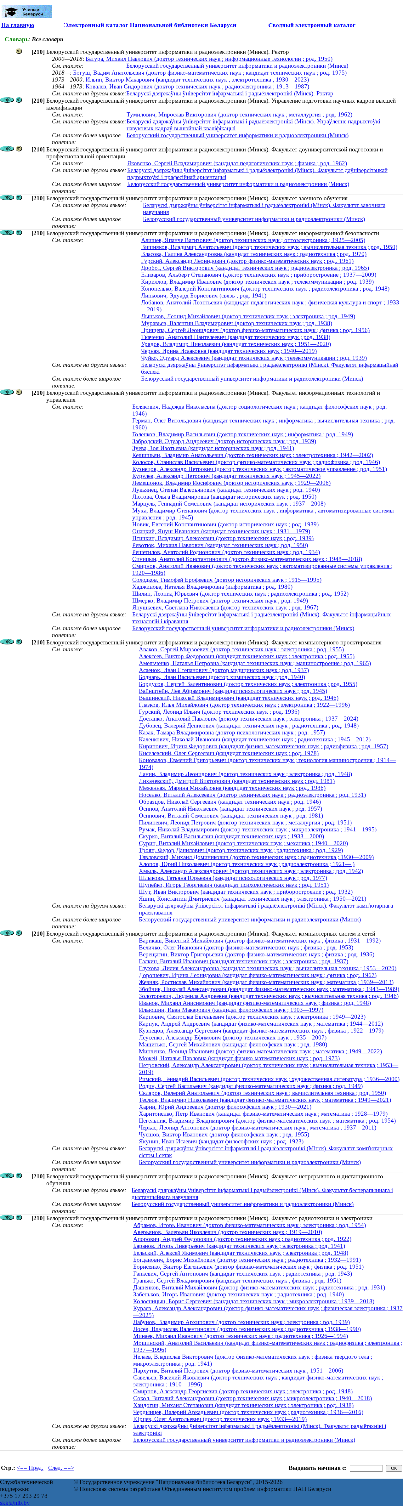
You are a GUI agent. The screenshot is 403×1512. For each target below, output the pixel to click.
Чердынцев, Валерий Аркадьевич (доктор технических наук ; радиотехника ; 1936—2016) (248, 1412)
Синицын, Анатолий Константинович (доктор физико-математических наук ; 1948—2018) (247, 559)
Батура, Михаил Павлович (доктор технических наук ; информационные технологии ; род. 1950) (209, 58)
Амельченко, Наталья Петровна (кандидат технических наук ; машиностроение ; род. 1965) (255, 663)
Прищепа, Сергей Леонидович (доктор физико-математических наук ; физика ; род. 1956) (255, 330)
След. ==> (61, 1467)
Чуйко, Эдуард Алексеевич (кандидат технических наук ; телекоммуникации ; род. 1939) (254, 357)
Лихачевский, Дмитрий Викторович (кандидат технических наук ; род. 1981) (237, 781)
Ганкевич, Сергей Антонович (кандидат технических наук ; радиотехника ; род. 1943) (242, 1273)
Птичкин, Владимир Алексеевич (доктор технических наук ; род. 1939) (223, 538)
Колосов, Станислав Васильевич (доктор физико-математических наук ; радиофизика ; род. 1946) (256, 462)
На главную (17, 25)
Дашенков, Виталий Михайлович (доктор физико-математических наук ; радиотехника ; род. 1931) (259, 1287)
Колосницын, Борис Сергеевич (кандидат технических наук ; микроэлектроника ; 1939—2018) (253, 1301)
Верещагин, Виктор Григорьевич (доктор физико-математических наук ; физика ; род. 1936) (256, 954)
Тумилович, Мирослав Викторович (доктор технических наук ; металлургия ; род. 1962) (239, 114)
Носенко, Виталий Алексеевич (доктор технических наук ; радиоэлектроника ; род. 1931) (252, 794)
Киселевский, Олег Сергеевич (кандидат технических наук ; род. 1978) (229, 753)
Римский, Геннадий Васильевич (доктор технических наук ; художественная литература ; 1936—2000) (269, 1079)
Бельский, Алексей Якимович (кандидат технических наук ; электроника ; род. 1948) (240, 1252)
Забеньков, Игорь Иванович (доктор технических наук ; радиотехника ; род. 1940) (238, 1294)
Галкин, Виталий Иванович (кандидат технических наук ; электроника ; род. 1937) (243, 961)
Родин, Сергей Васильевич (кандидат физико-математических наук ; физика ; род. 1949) (251, 1086)
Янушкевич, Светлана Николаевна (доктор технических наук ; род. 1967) (225, 607)
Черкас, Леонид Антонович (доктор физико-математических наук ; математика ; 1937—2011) (257, 1127)
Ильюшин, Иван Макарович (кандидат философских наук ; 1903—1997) (231, 1009)
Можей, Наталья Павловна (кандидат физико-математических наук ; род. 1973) (239, 1058)
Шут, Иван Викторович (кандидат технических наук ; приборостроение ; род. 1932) (246, 891)
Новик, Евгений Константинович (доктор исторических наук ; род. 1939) (225, 524)
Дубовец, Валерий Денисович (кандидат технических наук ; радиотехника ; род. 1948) (249, 725)
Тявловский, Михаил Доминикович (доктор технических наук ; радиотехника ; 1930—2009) (256, 857)
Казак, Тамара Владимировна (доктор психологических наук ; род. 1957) (232, 732)
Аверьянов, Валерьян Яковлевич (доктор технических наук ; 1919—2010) (227, 1232)
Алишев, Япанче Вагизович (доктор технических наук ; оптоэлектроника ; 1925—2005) (253, 240)
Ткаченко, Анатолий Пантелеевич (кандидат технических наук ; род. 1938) (235, 337)
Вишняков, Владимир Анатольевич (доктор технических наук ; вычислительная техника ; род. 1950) (269, 247)
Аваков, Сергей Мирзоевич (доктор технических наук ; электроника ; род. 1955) (241, 649)
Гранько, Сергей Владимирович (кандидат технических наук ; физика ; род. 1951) (237, 1280)
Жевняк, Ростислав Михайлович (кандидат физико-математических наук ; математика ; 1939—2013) (266, 982)
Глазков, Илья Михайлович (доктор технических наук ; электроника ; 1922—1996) (244, 704)
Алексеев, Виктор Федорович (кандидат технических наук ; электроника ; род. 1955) (247, 656)
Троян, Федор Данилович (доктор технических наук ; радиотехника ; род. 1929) (241, 850)
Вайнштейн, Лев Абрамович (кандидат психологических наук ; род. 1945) (233, 691)
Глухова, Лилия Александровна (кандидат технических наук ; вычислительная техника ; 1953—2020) (267, 968)
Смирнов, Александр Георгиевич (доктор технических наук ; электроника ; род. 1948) (243, 1391)
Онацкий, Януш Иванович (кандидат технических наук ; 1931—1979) (221, 531)
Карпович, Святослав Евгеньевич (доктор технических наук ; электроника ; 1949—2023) (252, 1016)
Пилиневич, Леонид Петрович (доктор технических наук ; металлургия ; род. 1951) (245, 822)
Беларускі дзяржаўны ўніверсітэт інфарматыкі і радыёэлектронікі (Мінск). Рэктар (229, 93)
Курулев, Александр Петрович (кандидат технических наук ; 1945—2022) (226, 476)
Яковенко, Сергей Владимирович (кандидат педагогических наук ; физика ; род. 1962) (237, 163)
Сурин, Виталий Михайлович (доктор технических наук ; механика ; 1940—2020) (243, 843)
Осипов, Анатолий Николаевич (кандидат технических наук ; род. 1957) (230, 808)
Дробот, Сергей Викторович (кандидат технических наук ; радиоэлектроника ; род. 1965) (255, 267)
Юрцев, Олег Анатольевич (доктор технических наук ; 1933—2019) (220, 1419)
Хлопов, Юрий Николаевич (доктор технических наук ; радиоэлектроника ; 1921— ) (247, 864)
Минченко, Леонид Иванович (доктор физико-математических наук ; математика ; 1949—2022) (260, 1051)
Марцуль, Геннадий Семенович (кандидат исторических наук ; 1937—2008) (229, 503)
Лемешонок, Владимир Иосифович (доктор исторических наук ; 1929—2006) (231, 482)
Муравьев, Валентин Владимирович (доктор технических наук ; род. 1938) (236, 323)
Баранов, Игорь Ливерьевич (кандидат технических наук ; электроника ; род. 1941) (239, 1246)
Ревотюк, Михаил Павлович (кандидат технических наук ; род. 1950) (220, 545)
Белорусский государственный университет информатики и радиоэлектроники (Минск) (237, 65)
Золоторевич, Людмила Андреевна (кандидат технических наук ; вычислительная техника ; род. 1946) (269, 996)
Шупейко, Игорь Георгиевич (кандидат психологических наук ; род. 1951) (234, 884)
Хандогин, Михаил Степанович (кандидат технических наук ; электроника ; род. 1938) (243, 1405)
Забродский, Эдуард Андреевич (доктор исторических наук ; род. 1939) (224, 441)
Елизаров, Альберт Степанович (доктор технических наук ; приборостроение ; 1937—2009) (258, 274)
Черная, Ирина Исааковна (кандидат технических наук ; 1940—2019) (229, 351)
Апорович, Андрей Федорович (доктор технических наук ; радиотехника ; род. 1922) (242, 1239)
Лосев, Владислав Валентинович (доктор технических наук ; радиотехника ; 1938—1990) (247, 1329)
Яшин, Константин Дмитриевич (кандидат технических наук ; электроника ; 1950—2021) (252, 898)
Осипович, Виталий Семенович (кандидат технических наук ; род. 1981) (231, 815)
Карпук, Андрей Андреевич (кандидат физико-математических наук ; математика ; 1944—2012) (261, 1023)
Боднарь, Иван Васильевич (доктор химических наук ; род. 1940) (222, 677)
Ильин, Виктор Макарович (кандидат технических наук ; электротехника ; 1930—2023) (197, 79)
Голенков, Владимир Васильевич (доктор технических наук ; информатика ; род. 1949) (242, 434)
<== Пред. (30, 1467)
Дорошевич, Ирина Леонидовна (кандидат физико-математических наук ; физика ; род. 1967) (258, 975)
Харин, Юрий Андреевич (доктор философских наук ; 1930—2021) (225, 1106)
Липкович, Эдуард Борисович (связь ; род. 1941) (203, 295)
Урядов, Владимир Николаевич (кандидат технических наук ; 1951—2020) (236, 344)
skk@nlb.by (15, 1502)
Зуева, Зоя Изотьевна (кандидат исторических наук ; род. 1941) (213, 448)
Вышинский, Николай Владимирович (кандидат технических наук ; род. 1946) (238, 697)
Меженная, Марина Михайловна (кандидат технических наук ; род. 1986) (232, 787)
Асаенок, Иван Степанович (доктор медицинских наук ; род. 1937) (224, 670)
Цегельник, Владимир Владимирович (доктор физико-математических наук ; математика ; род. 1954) (267, 1120)
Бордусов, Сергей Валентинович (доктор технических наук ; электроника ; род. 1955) (248, 684)
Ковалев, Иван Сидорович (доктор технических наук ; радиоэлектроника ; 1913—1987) (197, 86)
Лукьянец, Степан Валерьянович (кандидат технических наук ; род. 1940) (226, 489)
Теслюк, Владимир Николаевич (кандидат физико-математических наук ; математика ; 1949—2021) (265, 1099)
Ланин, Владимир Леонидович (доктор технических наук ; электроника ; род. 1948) (245, 774)
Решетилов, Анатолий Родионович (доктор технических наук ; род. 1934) (226, 552)
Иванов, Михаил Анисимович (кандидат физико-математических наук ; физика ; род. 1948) (255, 1003)
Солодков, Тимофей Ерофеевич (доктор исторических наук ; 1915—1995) (226, 579)
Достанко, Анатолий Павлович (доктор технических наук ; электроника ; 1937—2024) (248, 718)
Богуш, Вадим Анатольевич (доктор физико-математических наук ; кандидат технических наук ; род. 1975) (210, 72)
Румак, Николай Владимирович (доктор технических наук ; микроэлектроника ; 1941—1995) (258, 829)
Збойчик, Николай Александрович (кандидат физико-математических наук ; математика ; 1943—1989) (269, 989)
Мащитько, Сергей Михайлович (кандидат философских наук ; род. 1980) (233, 1044)
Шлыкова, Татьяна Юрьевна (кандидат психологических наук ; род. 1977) (233, 878)
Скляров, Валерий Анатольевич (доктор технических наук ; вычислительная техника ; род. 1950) (262, 1093)
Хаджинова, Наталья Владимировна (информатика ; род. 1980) (212, 586)
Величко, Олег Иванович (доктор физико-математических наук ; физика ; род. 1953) (246, 947)
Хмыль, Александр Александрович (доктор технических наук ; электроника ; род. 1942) (251, 871)
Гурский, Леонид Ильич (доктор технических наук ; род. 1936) (219, 711)
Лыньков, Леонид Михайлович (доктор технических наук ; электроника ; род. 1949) (248, 316)
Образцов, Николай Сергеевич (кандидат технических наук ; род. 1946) (230, 801)
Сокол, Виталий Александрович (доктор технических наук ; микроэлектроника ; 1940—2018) (252, 1398)
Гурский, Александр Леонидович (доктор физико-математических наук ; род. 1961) (247, 261)
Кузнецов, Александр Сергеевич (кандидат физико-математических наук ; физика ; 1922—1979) (261, 1030)
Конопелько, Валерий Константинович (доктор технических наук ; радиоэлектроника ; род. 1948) (265, 288)
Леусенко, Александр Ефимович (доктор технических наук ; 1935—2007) (232, 1037)
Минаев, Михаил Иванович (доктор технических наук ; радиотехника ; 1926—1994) (240, 1336)
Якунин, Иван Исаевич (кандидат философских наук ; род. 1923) (221, 1141)
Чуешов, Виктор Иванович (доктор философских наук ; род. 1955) (224, 1134)
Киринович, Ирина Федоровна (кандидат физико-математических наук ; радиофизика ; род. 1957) (263, 746)
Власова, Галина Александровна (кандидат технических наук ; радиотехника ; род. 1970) (253, 254)
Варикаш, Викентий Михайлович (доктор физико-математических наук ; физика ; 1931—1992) (260, 940)
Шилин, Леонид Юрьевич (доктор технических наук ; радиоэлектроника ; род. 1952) (240, 593)
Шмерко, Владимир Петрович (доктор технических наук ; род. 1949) (220, 600)
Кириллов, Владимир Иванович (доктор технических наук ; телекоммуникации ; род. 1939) (257, 281)
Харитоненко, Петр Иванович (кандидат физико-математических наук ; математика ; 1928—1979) (263, 1113)
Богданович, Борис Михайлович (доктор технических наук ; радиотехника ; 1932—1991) (247, 1259)
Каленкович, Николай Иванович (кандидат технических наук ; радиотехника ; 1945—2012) (255, 739)
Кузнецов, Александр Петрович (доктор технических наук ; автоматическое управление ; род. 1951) (259, 469)
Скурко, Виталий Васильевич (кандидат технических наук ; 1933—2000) (231, 836)
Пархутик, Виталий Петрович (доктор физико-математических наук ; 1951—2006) (238, 1370)
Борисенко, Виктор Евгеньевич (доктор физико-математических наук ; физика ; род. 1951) (248, 1266)
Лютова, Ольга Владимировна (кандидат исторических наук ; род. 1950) (224, 496)
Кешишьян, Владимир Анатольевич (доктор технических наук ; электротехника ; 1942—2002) (252, 455)
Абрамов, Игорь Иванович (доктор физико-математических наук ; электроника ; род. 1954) (249, 1225)
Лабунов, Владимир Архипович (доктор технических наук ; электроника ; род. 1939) (241, 1322)
